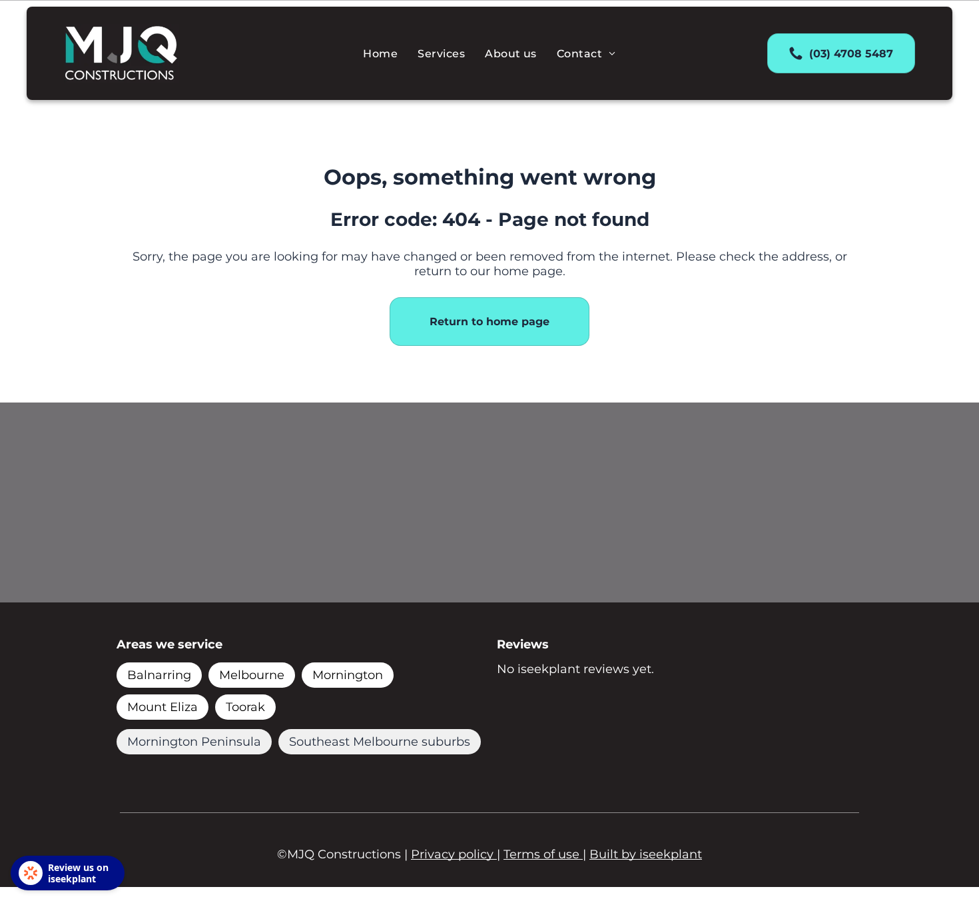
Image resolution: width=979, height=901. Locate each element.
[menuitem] (380, 53)
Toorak (245, 707)
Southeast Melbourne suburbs (379, 741)
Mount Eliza (162, 707)
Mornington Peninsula (194, 741)
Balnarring (159, 675)
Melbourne (251, 675)
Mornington (347, 675)
